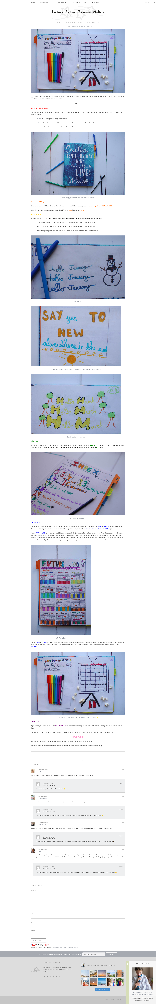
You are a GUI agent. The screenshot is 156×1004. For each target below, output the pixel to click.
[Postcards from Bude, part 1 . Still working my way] (85, 973)
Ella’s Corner (75, 2)
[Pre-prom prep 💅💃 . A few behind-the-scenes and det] (111, 982)
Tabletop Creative (88, 999)
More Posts (77, 760)
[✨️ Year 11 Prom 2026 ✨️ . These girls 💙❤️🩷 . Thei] (120, 982)
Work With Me (96, 2)
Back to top (34, 1000)
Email (33, 922)
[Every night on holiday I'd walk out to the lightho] (120, 973)
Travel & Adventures (59, 2)
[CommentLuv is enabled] (40, 945)
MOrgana (42, 825)
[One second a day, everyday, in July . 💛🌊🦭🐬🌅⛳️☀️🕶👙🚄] (93, 982)
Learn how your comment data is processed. (66, 947)
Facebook (59, 755)
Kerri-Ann (42, 798)
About (86, 2)
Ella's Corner (67, 26)
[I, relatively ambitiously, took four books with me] (85, 982)
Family (33, 2)
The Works (39, 123)
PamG (40, 851)
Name (32, 913)
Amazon (38, 119)
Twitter (78, 755)
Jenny (40, 772)
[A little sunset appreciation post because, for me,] (102, 973)
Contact (119, 999)
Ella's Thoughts (77, 26)
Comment (34, 890)
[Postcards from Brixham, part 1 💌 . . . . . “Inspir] (102, 982)
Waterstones (40, 127)
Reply (123, 770)
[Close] (127, 963)
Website (33, 931)
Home (106, 999)
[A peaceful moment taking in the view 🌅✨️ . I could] (93, 973)
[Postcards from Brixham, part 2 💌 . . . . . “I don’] (111, 973)
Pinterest (97, 755)
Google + (116, 755)
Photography (43, 2)
